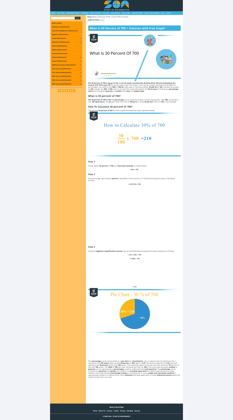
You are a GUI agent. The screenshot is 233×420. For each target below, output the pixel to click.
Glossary (85, 13)
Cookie (116, 411)
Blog (169, 13)
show (101, 20)
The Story (61, 13)
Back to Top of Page (117, 407)
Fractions (126, 13)
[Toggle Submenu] (80, 38)
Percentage (115, 13)
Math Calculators (152, 13)
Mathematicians (72, 13)
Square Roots (137, 13)
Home (53, 13)
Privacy (122, 411)
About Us (102, 411)
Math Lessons (95, 13)
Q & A (163, 13)
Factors (106, 13)
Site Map (130, 411)
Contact (109, 411)
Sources (137, 411)
